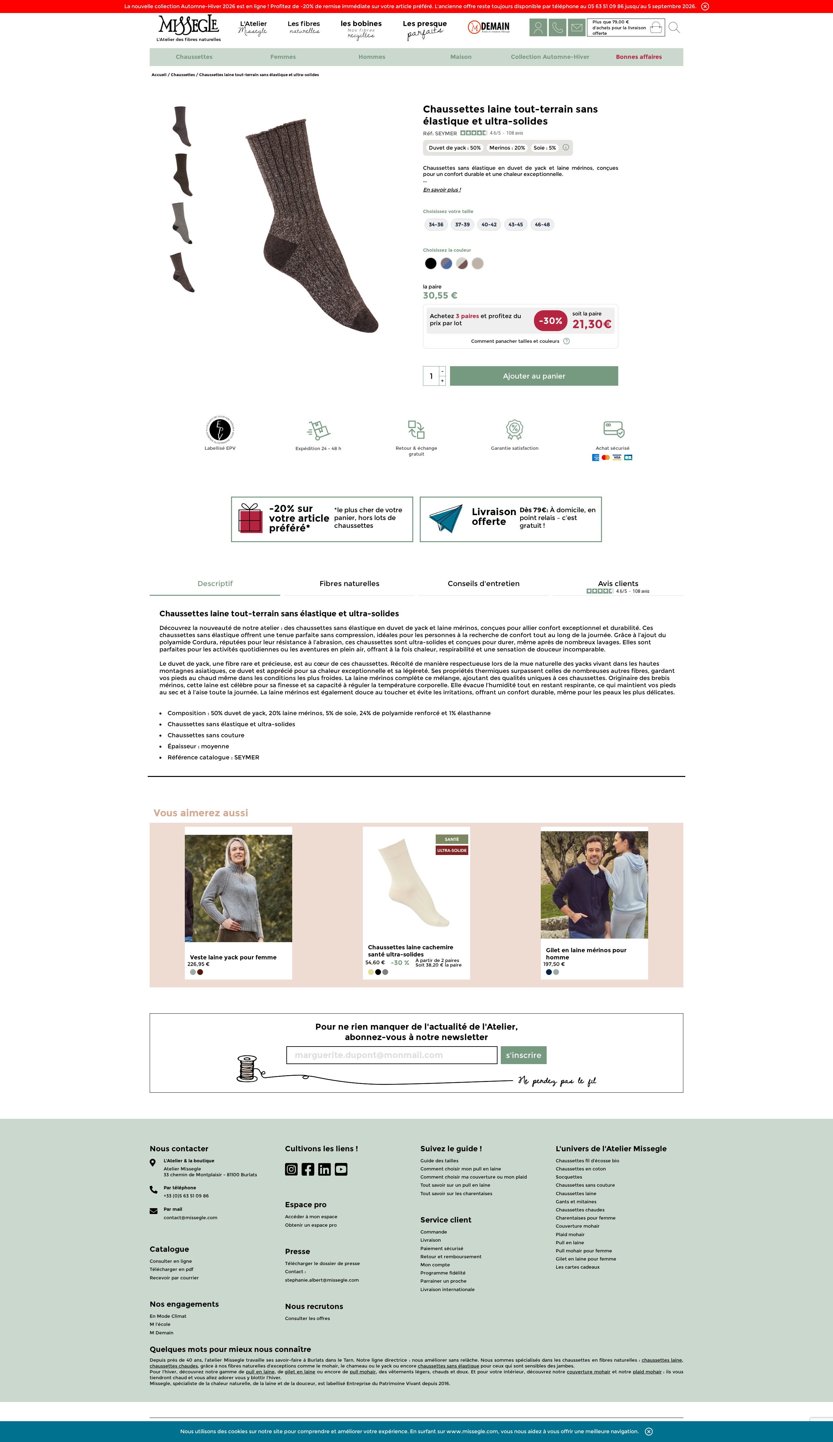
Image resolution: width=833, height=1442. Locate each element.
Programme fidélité (443, 1273)
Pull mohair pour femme (584, 1251)
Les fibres (304, 28)
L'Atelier (252, 28)
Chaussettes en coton (581, 1169)
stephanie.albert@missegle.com (322, 1280)
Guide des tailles (439, 1161)
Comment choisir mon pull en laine (460, 1169)
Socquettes (569, 1177)
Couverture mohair (578, 1226)
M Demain (161, 1333)
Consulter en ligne (171, 1261)
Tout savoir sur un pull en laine (455, 1185)
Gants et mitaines (576, 1202)
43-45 (516, 224)
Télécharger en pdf (171, 1269)
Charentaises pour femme (586, 1218)
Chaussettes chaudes (580, 1210)
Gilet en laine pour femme (586, 1259)
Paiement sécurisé (441, 1248)
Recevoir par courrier (174, 1278)
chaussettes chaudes (174, 1366)
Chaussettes (183, 74)
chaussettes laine (662, 1360)
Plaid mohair (570, 1234)
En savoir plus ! (442, 190)
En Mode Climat (168, 1316)
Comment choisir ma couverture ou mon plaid (473, 1177)
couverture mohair (588, 1372)
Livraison (430, 1240)
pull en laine (260, 1372)
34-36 (436, 224)
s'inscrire (523, 1055)
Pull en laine (570, 1243)
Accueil (159, 74)
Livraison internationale (447, 1289)
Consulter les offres (307, 1318)
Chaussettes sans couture (585, 1185)
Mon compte (435, 1265)
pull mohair (363, 1372)
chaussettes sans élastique (448, 1366)
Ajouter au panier (534, 376)
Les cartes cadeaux (578, 1267)
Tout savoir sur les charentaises (456, 1193)
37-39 (462, 224)
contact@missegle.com (190, 1218)
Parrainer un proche (443, 1281)
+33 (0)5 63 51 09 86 (186, 1196)
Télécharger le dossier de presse (322, 1263)
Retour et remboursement (451, 1257)
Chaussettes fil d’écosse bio (587, 1161)
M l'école (160, 1324)
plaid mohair (647, 1372)
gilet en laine (300, 1372)
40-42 (489, 224)
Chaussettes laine (576, 1193)
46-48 (542, 224)
